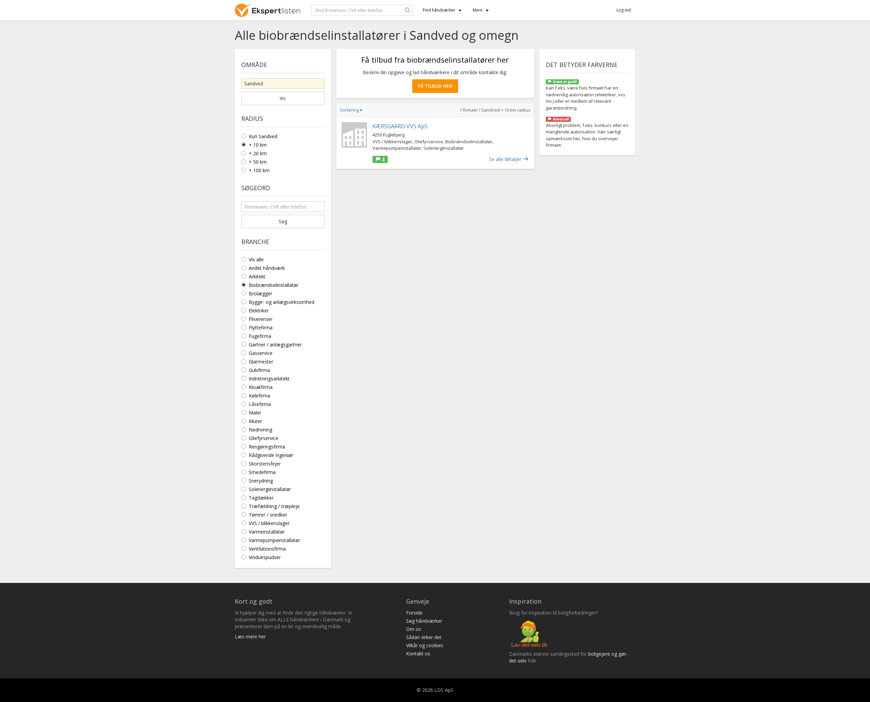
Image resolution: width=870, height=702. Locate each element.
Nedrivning (260, 429)
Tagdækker (261, 497)
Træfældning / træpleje (274, 506)
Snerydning (261, 480)
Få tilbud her (435, 86)
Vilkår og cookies (424, 645)
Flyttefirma (261, 327)
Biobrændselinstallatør (273, 285)
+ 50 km (258, 162)
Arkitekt (257, 276)
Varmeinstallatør (267, 531)
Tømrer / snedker (268, 514)
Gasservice (261, 353)
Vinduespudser (265, 557)
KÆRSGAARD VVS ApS (400, 126)
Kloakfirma (261, 387)
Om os (413, 629)
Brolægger (260, 293)
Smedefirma (262, 472)
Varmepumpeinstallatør (274, 540)
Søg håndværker (424, 621)
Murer (255, 421)
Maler (255, 412)
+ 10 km (258, 145)
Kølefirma (259, 395)
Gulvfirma (259, 370)
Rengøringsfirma (267, 446)
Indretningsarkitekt (269, 378)
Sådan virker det (423, 637)
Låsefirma (260, 404)
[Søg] (407, 10)
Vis (283, 98)
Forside (414, 612)
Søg (283, 221)
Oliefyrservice (263, 438)
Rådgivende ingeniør (271, 455)
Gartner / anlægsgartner (275, 344)
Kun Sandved (263, 136)
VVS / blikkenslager (269, 523)
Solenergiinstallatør (270, 489)
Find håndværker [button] (439, 10)
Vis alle (256, 259)
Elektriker (259, 310)
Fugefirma (260, 336)
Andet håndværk (267, 268)
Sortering (351, 110)
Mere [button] (478, 10)
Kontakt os (418, 653)
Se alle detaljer (506, 159)
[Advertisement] (435, 223)
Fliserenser (261, 319)
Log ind (623, 10)
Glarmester (261, 361)
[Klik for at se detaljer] (354, 135)
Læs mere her (250, 636)
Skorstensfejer (265, 463)
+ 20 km (258, 153)
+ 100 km (259, 170)
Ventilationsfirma (267, 548)
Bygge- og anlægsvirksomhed (281, 302)
